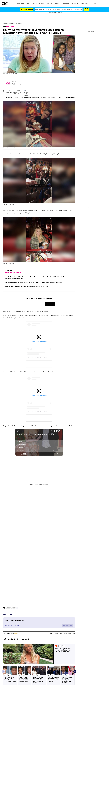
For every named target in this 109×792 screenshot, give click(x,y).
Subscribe (84, 3)
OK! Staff (14, 82)
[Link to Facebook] (91, 3)
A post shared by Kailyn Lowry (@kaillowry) (39, 357)
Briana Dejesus (17, 23)
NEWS (28, 3)
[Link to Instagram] (95, 3)
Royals (41, 3)
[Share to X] (15, 91)
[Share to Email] (26, 91)
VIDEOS (56, 3)
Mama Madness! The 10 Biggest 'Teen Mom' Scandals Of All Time (26, 286)
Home (5, 23)
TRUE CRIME (65, 3)
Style (35, 3)
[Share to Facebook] (9, 91)
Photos (10, 23)
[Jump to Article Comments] (4, 91)
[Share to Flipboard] (20, 91)
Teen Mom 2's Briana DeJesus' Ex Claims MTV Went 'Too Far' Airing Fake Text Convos (33, 282)
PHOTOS (49, 3)
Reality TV (20, 3)
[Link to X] (99, 3)
